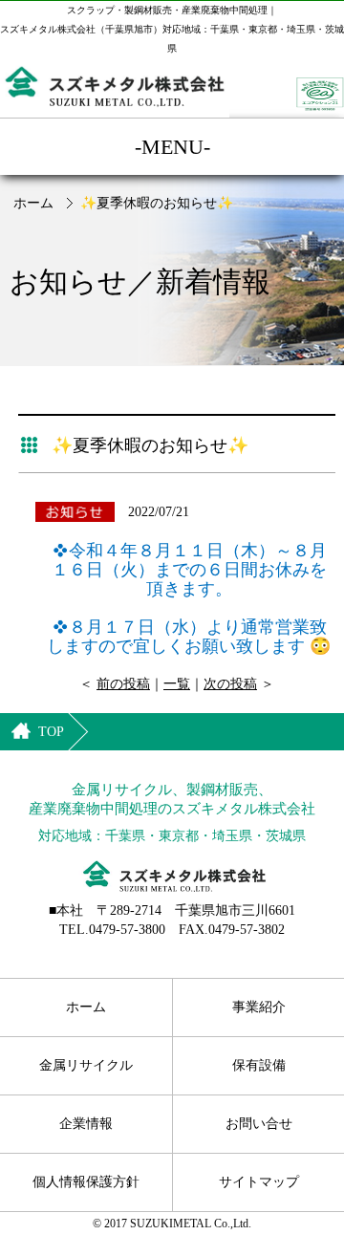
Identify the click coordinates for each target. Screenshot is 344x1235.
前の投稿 (123, 684)
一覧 (176, 684)
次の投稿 (230, 684)
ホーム (33, 203)
